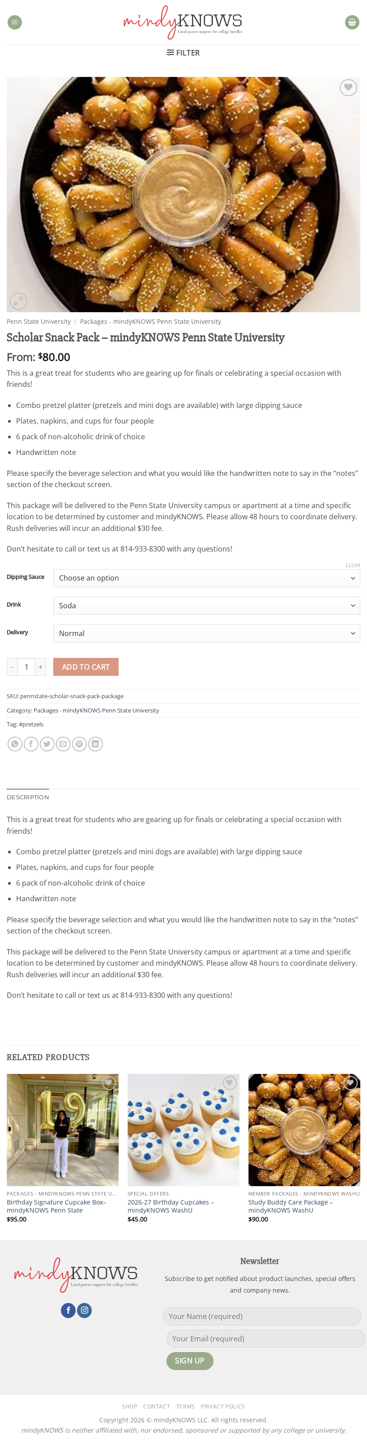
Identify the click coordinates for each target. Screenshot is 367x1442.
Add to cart (86, 667)
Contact (156, 1406)
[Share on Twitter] (47, 744)
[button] (15, 22)
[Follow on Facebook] (68, 1310)
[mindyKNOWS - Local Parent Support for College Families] (183, 22)
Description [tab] (28, 797)
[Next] (360, 1156)
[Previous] (7, 1156)
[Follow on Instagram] (84, 1310)
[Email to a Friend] (63, 744)
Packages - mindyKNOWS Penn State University (150, 321)
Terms (185, 1406)
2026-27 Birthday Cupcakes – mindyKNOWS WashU (171, 1206)
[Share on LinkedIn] (95, 744)
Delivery (17, 632)
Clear (353, 565)
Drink (14, 605)
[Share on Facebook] (31, 744)
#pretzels (31, 724)
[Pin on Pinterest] (79, 744)
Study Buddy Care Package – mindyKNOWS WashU (290, 1206)
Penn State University (39, 321)
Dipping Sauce (25, 577)
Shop (129, 1406)
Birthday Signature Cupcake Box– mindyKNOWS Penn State (56, 1206)
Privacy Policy (223, 1406)
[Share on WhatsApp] (15, 744)
